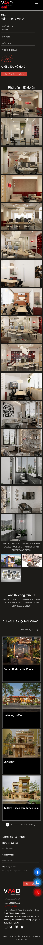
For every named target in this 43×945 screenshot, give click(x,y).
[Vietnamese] (5, 7)
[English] (2, 7)
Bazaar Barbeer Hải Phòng (19, 669)
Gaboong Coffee (13, 715)
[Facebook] (6, 927)
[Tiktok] (11, 927)
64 (22, 825)
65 (25, 825)
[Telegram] (22, 927)
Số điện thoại (8, 855)
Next (31, 825)
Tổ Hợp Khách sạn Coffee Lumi (21, 808)
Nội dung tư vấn (9, 867)
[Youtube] (16, 927)
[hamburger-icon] (36, 3)
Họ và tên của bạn (10, 843)
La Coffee (9, 761)
